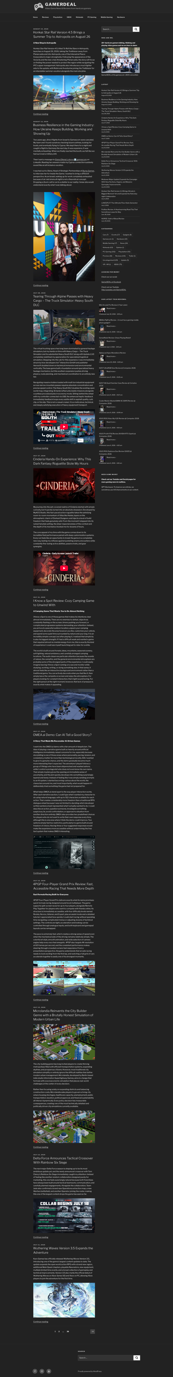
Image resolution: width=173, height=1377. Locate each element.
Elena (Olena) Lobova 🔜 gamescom (71, 159)
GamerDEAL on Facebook (111, 282)
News (124, 243)
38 (68, 1331)
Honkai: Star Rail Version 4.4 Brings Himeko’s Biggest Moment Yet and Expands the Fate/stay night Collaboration (119, 193)
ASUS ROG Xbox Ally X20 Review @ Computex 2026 (119, 418)
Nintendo (79, 17)
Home (35, 17)
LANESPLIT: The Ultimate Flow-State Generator (119, 203)
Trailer (132, 256)
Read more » (111, 308)
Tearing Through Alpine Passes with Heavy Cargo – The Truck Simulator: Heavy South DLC (63, 301)
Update (125, 260)
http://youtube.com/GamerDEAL (113, 290)
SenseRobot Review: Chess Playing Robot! (115, 338)
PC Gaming (92, 17)
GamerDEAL (61, 4)
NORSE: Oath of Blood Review (112, 219)
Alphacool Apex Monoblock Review (112, 353)
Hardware (121, 17)
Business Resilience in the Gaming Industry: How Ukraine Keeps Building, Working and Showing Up (63, 129)
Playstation (57, 17)
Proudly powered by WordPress (90, 1371)
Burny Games (88, 171)
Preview (107, 256)
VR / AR (107, 264)
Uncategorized (110, 260)
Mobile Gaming (107, 17)
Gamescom (108, 239)
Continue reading (40, 114)
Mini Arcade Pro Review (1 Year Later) (113, 305)
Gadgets (127, 235)
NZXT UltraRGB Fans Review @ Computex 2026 (117, 368)
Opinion (120, 247)
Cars (106, 235)
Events (116, 235)
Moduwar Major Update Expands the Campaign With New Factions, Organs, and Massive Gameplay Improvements (119, 182)
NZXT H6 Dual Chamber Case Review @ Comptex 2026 (118, 384)
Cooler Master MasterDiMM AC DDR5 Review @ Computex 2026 (117, 402)
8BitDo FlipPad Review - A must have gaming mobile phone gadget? (119, 321)
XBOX (69, 17)
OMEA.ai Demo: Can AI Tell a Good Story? (62, 735)
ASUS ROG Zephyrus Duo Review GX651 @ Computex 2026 (115, 452)
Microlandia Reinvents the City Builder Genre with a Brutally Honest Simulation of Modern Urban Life (63, 1015)
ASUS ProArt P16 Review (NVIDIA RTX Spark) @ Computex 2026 (117, 435)
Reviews (45, 17)
